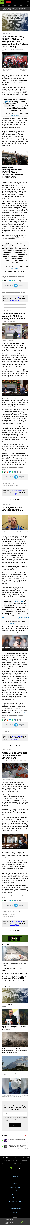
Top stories (5, 944)
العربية (2, 1157)
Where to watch (15, 1180)
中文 (28, 1157)
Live (15, 1172)
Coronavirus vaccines (8, 914)
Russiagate (18, 292)
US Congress (6, 731)
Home (4, 33)
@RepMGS (19, 601)
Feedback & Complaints (15, 1208)
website (25, 712)
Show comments (15, 306)
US (24, 292)
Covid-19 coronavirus (8, 486)
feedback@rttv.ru (14, 300)
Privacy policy (15, 1194)
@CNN (7, 102)
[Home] (2, 2)
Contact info (15, 1205)
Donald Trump (10, 292)
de (16, 1157)
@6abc (4, 618)
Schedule (15, 1183)
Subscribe (15, 1125)
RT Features (6, 986)
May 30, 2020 (15, 115)
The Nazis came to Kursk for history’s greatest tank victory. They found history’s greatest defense (14, 1050)
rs (23, 1157)
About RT (15, 1198)
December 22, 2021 (15, 623)
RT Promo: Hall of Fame (15, 1201)
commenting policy (17, 297)
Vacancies (15, 1212)
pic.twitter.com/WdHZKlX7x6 (18, 618)
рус (12, 1157)
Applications (15, 1176)
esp (7, 1157)
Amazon (4, 912)
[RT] (4, 1160)
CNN (3, 292)
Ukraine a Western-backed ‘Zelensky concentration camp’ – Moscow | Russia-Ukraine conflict (14, 9)
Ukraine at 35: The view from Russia (13, 1005)
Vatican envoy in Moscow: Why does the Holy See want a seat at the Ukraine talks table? (14, 1027)
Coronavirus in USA (8, 483)
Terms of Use (15, 1190)
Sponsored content (15, 1187)
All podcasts (25, 1135)
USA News (8, 33)
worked (23, 691)
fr (19, 1157)
